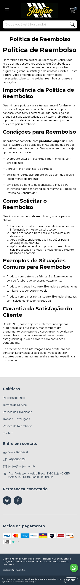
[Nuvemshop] (14, 570)
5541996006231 (18, 452)
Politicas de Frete (14, 397)
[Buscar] (72, 24)
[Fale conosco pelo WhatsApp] (74, 568)
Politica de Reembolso (17, 426)
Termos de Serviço (15, 405)
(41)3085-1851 (17, 459)
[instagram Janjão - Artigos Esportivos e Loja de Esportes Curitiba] (7, 500)
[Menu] (7, 10)
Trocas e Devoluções (16, 419)
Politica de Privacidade (17, 412)
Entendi (71, 580)
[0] (72, 11)
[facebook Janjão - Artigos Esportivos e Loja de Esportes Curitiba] (18, 500)
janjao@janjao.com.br (22, 466)
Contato (8, 433)
